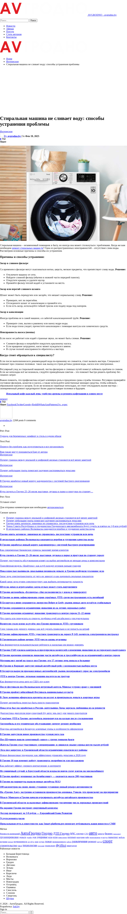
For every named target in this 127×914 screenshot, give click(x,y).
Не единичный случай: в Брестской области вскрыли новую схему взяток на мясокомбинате (52, 771)
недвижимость (20, 841)
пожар (48, 841)
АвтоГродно (30, 833)
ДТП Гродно (61, 833)
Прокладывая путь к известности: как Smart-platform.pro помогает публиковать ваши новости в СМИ (57, 823)
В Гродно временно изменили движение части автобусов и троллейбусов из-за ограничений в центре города (60, 655)
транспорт (50, 845)
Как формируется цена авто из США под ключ (24, 681)
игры (55, 837)
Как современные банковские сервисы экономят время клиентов (34, 550)
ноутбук (31, 842)
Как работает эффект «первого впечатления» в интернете (30, 765)
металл (10, 842)
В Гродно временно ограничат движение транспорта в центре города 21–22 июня (45, 613)
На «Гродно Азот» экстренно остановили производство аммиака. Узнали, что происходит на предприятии (59, 792)
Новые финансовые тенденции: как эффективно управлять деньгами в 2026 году (43, 755)
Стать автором (14, 34)
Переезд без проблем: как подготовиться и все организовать (32, 446)
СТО (86, 834)
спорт (107, 841)
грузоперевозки (9, 837)
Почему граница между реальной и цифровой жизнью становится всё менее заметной (51, 518)
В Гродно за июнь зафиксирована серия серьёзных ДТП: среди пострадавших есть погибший (52, 597)
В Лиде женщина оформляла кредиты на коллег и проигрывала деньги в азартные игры (50, 697)
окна (36, 842)
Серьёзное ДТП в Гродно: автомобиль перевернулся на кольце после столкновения (46, 718)
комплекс (52, 808)
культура (104, 837)
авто (93, 832)
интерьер (72, 837)
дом (34, 837)
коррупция (81, 837)
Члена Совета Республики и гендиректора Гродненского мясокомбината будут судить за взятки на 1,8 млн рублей (66, 526)
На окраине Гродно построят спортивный (23, 808)
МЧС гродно (77, 833)
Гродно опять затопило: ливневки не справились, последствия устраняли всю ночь (50, 523)
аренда (101, 833)
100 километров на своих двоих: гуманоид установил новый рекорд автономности (46, 787)
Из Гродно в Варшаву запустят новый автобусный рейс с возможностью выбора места (48, 665)
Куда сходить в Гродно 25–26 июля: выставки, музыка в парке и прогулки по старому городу (52, 555)
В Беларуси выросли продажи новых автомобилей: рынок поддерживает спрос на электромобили (55, 671)
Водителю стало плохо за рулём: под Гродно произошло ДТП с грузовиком (41, 623)
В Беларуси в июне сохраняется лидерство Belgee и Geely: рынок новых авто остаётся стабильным (55, 602)
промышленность (59, 842)
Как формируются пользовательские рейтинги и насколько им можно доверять (42, 644)
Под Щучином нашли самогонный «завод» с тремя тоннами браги (37, 739)
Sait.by (16, 906)
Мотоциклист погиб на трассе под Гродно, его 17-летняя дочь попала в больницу (45, 660)
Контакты (11, 37)
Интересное (6, 131)
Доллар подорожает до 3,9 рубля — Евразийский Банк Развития (36, 813)
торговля (41, 846)
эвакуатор (72, 845)
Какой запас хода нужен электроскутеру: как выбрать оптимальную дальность (41, 581)
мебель (122, 837)
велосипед (117, 834)
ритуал (99, 842)
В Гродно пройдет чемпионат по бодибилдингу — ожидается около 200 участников (46, 776)
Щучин (10, 898)
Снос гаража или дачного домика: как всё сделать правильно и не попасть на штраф (44, 629)
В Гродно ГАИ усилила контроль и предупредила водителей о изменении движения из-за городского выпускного (63, 650)
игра (50, 837)
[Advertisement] (63, 90)
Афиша (10, 28)
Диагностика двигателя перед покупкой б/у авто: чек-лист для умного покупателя (43, 713)
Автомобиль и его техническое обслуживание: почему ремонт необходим (40, 723)
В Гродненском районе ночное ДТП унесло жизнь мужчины (33, 639)
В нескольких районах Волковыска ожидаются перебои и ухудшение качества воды (50, 529)
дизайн (29, 837)
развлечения (80, 841)
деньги (22, 837)
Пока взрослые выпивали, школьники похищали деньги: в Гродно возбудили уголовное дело (52, 571)
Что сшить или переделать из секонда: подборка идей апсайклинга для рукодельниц (44, 618)
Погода (10, 31)
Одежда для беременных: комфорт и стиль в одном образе (30, 436)
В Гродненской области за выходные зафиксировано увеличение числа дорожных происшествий (54, 802)
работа (69, 842)
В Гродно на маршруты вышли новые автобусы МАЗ (30, 781)
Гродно (47, 833)
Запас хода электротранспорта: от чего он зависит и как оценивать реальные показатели (47, 576)
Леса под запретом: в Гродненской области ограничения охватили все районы (43, 750)
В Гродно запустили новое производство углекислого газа (32, 734)
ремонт (4, 399)
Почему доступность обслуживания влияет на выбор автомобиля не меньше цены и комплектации (52, 560)
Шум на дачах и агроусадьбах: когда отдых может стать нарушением (38, 587)
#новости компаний (10, 833)
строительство (8, 845)
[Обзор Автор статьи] (6, 417)
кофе (87, 837)
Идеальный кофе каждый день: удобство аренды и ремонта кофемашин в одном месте (54, 393)
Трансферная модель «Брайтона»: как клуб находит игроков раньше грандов (40, 565)
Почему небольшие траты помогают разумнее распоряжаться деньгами (43, 520)
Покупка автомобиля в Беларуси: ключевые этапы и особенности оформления (41, 729)
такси (20, 846)
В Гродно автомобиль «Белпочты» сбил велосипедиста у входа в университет (43, 592)
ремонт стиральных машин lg (27, 248)
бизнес (109, 833)
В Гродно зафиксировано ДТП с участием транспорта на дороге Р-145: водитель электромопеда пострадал (59, 634)
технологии (30, 845)
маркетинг (113, 837)
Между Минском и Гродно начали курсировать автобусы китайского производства (46, 797)
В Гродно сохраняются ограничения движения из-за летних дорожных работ (43, 608)
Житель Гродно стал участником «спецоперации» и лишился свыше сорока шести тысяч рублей (54, 744)
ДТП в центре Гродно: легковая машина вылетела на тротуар (35, 676)
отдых (41, 841)
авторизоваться (55, 507)
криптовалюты (95, 837)
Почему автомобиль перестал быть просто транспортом (29, 702)
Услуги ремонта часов (12, 818)
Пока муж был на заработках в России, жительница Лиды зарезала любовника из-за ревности (52, 708)
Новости (10, 26)
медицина (3, 842)
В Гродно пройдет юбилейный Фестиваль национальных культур (36, 692)
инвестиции (62, 837)
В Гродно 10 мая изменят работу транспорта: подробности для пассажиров (42, 760)
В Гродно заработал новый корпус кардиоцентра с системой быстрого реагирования (47, 544)
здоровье (42, 837)
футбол (61, 845)
